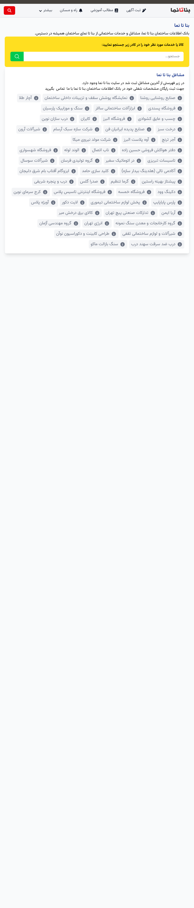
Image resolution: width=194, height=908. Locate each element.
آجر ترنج (168, 139)
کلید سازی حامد (95, 171)
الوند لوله (71, 150)
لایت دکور (70, 202)
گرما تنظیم (120, 181)
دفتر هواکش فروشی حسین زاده (148, 150)
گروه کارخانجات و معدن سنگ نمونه (145, 223)
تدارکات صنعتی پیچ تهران (127, 213)
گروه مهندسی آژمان (55, 223)
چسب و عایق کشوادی (156, 119)
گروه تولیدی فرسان (77, 160)
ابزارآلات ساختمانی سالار (115, 108)
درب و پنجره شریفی (50, 181)
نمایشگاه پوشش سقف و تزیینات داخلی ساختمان (85, 98)
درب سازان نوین (55, 119)
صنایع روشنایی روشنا (157, 98)
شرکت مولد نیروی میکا (92, 139)
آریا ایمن (168, 213)
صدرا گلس (89, 181)
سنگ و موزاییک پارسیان (63, 108)
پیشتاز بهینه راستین (158, 181)
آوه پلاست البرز (136, 139)
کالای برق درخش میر (76, 213)
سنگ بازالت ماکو (104, 244)
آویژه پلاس (40, 202)
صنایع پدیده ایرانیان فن (125, 129)
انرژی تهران (93, 223)
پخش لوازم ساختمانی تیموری (115, 202)
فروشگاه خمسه (131, 192)
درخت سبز (166, 129)
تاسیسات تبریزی (161, 160)
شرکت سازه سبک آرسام (73, 129)
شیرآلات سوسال (34, 160)
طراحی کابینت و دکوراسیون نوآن (82, 234)
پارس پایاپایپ (164, 202)
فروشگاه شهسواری (35, 150)
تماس (60, 89)
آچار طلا (25, 98)
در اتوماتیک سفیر (120, 160)
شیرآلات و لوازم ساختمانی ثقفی (148, 234)
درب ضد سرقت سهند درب (153, 244)
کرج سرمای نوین (27, 192)
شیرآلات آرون (29, 129)
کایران (85, 119)
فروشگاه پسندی (161, 108)
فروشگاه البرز (114, 119)
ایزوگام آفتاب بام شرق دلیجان (44, 171)
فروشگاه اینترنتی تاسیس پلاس (79, 192)
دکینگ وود (166, 192)
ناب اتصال (100, 150)
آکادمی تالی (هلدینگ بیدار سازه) (148, 171)
